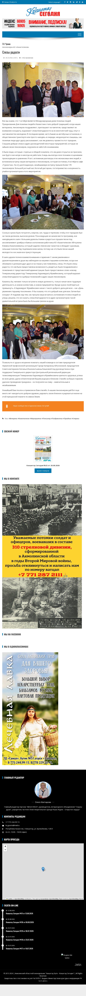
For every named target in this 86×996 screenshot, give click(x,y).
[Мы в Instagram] (70, 2)
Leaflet (10, 899)
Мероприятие (36, 418)
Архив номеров (43, 471)
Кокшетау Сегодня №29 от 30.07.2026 (19, 931)
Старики (76, 418)
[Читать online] (43, 448)
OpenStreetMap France (76, 899)
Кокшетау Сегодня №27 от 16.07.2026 (19, 948)
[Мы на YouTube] (82, 2)
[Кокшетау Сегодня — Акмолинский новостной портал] (43, 11)
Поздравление (57, 418)
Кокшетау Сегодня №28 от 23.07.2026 (19, 939)
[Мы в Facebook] (65, 2)
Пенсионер (47, 418)
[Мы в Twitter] (67, 2)
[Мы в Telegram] (76, 2)
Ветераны (13, 418)
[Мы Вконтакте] (73, 2)
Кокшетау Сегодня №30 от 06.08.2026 (20, 922)
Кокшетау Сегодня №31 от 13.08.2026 (19, 913)
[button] (43, 869)
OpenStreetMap (19, 899)
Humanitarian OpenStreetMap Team (51, 899)
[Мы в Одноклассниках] (79, 2)
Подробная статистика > (78, 965)
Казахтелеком (24, 418)
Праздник (67, 418)
